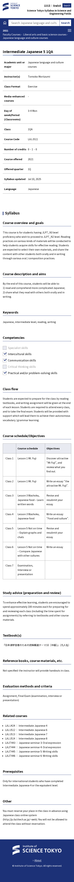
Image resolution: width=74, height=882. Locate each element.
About (37, 860)
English (57, 5)
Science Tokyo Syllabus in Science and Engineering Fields (49, 12)
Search (67, 5)
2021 (5, 30)
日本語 (47, 5)
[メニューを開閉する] (69, 30)
